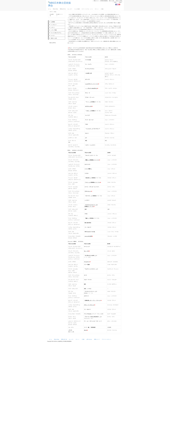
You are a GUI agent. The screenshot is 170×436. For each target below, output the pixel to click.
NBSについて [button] (96, 0)
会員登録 (52, 15)
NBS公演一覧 (62, 9)
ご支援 (102, 9)
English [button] (120, 2)
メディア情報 (53, 30)
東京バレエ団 (53, 38)
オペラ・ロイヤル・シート (87, 9)
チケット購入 (53, 11)
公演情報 (52, 21)
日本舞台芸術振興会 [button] (104, 0)
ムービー (52, 35)
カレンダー (69, 9)
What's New (55, 9)
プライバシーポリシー (106, 339)
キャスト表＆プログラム (55, 32)
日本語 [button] (115, 2)
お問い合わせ (89, 339)
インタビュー (53, 24)
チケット (97, 9)
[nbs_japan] (117, 4)
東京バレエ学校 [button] (119, 0)
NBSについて (97, 339)
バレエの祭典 (77, 9)
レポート (52, 27)
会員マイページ (59, 15)
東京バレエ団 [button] (111, 0)
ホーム (49, 9)
